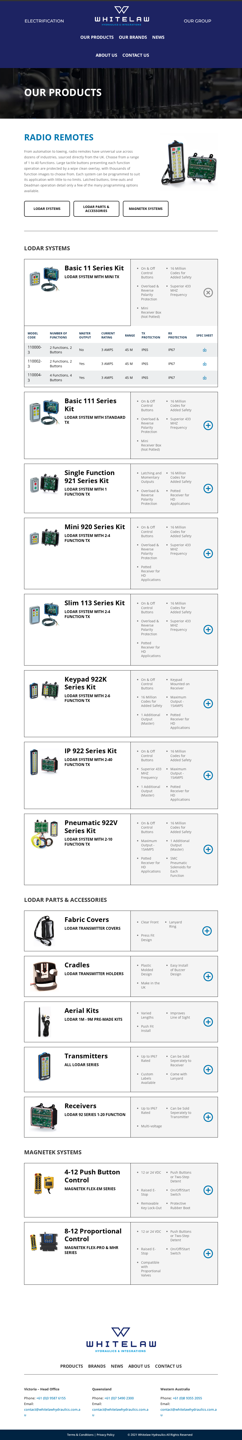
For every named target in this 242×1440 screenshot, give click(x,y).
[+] (208, 292)
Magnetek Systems (146, 208)
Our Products (97, 37)
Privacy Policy (105, 1435)
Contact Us (135, 55)
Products (71, 1366)
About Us (106, 55)
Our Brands (133, 37)
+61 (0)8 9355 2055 (187, 1398)
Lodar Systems (47, 208)
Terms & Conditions (80, 1435)
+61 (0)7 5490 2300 (119, 1398)
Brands (97, 1366)
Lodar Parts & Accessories (96, 208)
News (158, 37)
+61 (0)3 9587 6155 (51, 1398)
